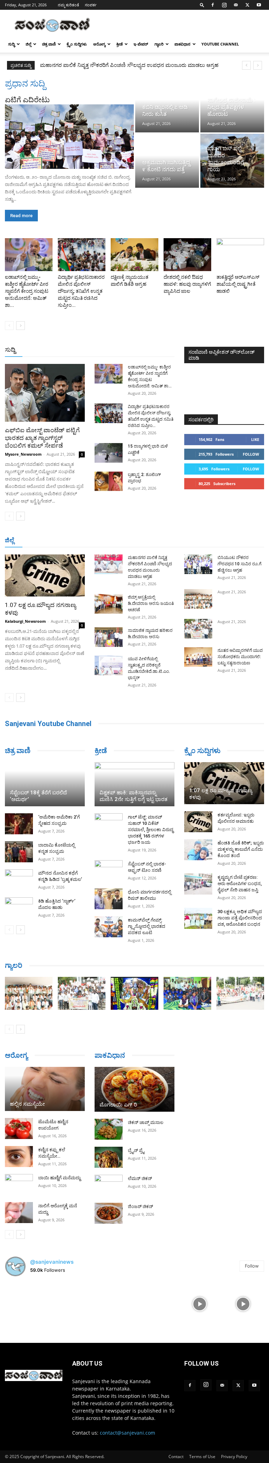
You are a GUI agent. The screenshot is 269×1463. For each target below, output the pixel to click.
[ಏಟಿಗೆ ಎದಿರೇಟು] (69, 136)
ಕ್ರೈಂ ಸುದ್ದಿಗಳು (77, 44)
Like (255, 439)
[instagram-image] (26, 1303)
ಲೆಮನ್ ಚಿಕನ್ (140, 1178)
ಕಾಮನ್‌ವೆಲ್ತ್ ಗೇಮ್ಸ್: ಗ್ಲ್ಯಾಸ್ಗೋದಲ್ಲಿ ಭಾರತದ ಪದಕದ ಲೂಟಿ (146, 926)
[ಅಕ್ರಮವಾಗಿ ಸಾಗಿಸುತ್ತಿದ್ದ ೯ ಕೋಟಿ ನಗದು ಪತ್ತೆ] (167, 161)
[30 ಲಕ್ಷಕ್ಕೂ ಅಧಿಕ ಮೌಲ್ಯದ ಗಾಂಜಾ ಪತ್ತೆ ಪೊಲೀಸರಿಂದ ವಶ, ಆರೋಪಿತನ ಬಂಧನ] (198, 918)
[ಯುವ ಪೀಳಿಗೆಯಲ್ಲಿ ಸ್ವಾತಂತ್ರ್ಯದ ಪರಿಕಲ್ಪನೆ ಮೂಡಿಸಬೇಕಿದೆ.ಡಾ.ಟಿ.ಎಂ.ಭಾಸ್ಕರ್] (109, 665)
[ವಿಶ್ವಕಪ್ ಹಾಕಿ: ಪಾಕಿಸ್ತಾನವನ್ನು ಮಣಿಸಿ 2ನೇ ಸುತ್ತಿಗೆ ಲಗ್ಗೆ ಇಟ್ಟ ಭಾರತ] (134, 784)
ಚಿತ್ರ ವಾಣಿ (49, 44)
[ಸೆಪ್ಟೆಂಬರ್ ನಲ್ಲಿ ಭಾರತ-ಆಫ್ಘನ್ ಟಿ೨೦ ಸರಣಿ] (109, 870)
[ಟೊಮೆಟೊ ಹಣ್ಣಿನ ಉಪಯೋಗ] (19, 1128)
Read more (21, 215)
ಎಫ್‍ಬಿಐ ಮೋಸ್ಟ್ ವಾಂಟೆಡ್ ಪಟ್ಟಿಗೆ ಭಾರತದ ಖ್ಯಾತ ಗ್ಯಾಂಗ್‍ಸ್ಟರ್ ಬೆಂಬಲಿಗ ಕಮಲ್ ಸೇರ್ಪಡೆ (42, 438)
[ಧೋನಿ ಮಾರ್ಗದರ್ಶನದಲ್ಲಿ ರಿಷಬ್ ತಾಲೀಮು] (109, 898)
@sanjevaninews (52, 1261)
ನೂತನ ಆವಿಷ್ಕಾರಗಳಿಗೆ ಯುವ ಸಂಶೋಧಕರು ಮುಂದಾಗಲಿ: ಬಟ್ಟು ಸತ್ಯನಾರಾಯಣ (240, 656)
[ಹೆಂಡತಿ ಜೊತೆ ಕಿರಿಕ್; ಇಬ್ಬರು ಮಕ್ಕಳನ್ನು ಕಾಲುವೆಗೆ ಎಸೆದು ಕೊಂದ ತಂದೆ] (198, 849)
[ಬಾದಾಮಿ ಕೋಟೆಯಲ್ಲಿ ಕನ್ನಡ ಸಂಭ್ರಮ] (19, 851)
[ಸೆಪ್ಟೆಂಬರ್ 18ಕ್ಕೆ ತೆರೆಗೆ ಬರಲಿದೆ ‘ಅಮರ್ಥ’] (45, 784)
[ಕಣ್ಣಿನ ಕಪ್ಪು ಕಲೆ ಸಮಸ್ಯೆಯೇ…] (19, 1156)
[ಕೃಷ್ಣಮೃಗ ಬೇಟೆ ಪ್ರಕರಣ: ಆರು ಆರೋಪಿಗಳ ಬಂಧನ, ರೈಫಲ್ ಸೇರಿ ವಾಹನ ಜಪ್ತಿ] (198, 884)
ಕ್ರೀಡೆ (119, 44)
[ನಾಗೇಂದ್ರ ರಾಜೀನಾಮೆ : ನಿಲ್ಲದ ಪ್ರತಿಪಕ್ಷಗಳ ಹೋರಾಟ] (232, 105)
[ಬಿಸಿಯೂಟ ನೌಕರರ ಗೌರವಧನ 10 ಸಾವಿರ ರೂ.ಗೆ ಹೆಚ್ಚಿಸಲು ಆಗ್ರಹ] (198, 564)
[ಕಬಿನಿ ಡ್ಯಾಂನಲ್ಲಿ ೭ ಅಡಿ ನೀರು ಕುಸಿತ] (167, 105)
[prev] (246, 65)
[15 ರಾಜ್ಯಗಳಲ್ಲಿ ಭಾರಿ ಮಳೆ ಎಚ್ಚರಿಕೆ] (109, 453)
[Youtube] (259, 5)
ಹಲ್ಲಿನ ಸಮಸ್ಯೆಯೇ (27, 1104)
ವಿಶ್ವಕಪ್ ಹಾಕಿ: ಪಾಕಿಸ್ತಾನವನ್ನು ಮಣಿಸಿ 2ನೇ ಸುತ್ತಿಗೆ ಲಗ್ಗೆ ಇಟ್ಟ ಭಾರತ (133, 795)
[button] (202, 4)
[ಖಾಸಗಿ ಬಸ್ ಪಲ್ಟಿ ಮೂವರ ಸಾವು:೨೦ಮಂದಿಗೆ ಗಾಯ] (232, 161)
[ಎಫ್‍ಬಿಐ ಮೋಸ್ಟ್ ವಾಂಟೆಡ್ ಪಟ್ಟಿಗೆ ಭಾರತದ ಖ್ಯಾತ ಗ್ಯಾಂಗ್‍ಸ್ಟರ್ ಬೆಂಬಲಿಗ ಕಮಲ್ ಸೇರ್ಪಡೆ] (45, 393)
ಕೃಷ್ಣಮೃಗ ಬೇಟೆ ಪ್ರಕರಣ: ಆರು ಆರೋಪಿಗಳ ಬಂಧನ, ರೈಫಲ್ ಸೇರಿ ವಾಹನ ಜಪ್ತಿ (240, 883)
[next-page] (20, 325)
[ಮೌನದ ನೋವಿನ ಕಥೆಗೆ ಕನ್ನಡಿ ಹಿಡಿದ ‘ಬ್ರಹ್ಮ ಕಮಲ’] (19, 879)
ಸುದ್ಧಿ (11, 44)
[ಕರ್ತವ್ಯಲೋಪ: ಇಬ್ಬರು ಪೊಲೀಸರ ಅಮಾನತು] (198, 821)
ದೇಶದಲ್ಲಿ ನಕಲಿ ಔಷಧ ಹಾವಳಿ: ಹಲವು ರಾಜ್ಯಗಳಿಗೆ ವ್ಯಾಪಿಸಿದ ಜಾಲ (187, 284)
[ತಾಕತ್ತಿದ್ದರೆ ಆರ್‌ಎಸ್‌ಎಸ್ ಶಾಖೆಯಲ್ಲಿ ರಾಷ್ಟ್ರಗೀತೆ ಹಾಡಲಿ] (240, 254)
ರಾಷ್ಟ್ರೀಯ (119, 350)
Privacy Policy (234, 1456)
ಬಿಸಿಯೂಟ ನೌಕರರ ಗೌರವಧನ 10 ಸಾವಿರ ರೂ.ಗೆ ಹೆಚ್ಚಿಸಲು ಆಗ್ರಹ (239, 564)
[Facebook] (212, 5)
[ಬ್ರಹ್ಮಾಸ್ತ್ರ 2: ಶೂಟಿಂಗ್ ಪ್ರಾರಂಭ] (109, 481)
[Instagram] (224, 5)
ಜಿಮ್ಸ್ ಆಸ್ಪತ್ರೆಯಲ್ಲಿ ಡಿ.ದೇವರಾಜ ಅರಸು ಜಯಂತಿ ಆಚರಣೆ (94, 65)
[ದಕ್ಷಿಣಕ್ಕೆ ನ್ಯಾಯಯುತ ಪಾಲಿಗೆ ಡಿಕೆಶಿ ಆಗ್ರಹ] (134, 254)
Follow (251, 454)
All (65, 350)
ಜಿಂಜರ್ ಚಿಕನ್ (140, 1206)
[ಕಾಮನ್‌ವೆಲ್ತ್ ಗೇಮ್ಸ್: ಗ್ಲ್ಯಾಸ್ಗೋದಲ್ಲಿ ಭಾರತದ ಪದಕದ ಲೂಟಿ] (109, 926)
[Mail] (235, 5)
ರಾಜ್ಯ (140, 350)
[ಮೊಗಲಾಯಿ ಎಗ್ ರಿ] (134, 1089)
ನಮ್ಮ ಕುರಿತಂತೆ (68, 4)
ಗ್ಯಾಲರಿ (159, 44)
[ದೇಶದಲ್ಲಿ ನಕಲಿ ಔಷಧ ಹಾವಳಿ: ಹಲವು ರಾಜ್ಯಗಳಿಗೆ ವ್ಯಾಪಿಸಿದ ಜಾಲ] (187, 254)
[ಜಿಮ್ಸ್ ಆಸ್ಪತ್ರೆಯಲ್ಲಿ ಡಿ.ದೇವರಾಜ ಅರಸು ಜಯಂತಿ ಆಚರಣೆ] (109, 604)
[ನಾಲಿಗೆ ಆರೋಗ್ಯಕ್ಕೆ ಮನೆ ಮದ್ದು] (19, 1212)
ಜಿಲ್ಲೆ (28, 44)
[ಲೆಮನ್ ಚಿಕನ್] (109, 1185)
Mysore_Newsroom (23, 454)
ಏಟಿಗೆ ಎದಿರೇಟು (27, 100)
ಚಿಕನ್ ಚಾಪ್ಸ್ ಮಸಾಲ (145, 1122)
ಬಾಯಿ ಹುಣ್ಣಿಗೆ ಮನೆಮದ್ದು (59, 1177)
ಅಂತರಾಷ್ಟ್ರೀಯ (89, 350)
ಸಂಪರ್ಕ (91, 4)
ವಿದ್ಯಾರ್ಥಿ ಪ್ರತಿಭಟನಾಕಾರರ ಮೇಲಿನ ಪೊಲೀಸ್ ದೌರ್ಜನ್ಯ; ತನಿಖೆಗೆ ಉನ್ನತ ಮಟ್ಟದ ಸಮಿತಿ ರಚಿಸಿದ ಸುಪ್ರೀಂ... (81, 291)
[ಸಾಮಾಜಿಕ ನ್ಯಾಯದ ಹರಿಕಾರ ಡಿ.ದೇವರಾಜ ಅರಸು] (109, 637)
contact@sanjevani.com (127, 1432)
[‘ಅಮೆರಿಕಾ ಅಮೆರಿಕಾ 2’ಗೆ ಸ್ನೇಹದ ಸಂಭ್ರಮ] (19, 823)
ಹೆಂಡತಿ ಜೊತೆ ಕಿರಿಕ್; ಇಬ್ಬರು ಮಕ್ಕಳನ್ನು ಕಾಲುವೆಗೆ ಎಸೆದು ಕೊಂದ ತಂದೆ (241, 849)
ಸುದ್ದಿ (10, 349)
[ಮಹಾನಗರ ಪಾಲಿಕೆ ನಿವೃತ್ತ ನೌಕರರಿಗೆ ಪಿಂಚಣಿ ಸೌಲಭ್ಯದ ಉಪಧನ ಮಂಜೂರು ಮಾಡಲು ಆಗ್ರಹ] (109, 564)
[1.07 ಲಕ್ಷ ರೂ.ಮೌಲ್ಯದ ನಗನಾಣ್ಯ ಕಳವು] (45, 575)
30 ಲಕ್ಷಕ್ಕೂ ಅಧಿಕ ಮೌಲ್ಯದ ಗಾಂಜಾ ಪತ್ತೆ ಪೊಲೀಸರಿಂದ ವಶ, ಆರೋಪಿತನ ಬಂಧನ (240, 918)
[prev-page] (9, 325)
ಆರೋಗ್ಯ (99, 44)
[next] (257, 65)
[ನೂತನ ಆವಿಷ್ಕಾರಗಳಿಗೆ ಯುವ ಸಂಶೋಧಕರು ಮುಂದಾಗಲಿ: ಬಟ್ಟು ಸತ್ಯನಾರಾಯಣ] (198, 657)
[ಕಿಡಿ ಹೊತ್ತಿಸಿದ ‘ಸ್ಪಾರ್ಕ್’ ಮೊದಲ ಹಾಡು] (19, 907)
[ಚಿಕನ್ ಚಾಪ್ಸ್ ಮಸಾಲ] (109, 1129)
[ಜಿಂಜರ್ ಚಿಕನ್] (109, 1213)
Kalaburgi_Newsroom (25, 621)
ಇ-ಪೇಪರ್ (140, 44)
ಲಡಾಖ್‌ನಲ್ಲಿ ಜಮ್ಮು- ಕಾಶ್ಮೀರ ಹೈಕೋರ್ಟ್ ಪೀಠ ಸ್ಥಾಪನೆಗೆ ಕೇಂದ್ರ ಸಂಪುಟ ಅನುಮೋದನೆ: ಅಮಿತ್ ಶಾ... (26, 291)
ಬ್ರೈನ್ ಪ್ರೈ (136, 1150)
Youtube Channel (220, 44)
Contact (176, 1456)
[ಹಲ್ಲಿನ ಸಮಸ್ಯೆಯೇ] (45, 1089)
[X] (247, 5)
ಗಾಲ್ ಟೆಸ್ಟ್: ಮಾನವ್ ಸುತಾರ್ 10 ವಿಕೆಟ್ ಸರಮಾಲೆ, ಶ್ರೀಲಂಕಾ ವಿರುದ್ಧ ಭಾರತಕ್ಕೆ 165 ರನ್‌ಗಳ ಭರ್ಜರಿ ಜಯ (150, 829)
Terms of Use (202, 1456)
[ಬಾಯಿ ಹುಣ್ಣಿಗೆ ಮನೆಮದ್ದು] (19, 1184)
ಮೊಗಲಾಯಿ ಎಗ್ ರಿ (118, 1105)
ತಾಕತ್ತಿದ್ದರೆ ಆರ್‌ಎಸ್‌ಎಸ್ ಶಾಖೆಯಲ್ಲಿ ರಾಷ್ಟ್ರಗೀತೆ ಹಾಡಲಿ (238, 284)
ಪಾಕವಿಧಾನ (182, 44)
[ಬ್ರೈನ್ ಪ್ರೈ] (109, 1157)
